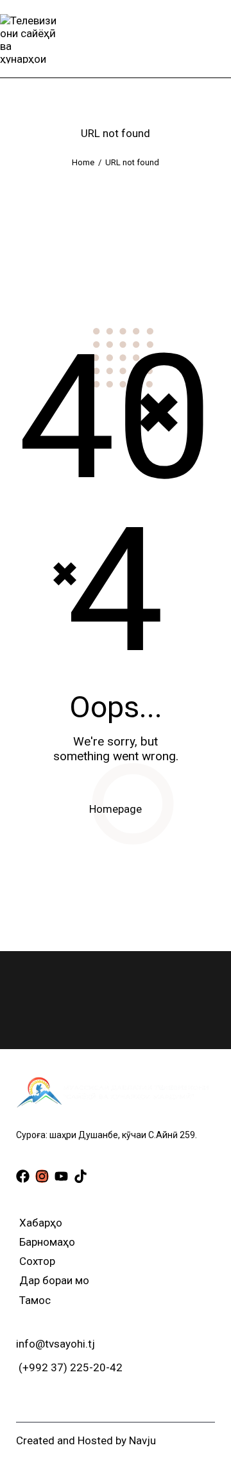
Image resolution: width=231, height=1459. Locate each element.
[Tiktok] (80, 1176)
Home (83, 162)
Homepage (115, 809)
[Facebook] (23, 1176)
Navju (142, 1440)
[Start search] (221, 39)
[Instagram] (42, 1176)
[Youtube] (61, 1176)
